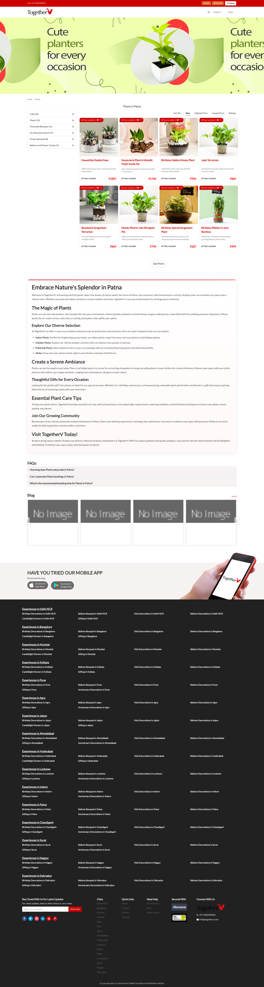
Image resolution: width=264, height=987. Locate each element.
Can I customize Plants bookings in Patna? (52, 476)
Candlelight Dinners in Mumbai (37, 654)
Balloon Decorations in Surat (204, 844)
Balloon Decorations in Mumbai (205, 649)
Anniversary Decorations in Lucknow (95, 778)
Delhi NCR (102, 903)
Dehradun (101, 972)
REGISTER (218, 3)
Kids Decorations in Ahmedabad (149, 738)
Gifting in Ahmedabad (32, 743)
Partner (125, 912)
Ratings (232, 113)
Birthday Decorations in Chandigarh (39, 827)
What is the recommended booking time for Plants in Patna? (61, 483)
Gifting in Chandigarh (32, 831)
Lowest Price (218, 113)
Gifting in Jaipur (86, 725)
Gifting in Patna (29, 814)
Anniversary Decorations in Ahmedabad (97, 743)
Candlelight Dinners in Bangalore (38, 636)
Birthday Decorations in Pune (36, 684)
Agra (99, 926)
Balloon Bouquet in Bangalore (92, 631)
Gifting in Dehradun (31, 885)
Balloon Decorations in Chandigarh (207, 827)
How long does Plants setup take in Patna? (52, 469)
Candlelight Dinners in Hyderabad (38, 760)
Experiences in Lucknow (36, 769)
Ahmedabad (102, 935)
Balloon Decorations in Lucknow (205, 773)
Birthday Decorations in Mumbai (37, 649)
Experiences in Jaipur (34, 715)
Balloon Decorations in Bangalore (206, 631)
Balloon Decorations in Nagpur (205, 862)
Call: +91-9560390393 (36, 3)
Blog (231, 12)
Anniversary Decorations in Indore (94, 796)
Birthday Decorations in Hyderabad (39, 756)
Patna (99, 953)
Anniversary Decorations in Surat (94, 849)
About (125, 903)
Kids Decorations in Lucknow (148, 773)
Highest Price (201, 113)
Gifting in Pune (29, 689)
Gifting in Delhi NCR (88, 618)
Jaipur (100, 931)
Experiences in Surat (34, 840)
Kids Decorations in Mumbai (147, 649)
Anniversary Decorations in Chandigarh (97, 831)
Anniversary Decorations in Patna (94, 814)
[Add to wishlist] (101, 120)
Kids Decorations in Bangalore (148, 631)
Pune (99, 921)
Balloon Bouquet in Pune (90, 684)
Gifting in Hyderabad (88, 760)
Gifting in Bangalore (87, 636)
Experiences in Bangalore (37, 626)
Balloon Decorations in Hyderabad (206, 756)
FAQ (149, 908)
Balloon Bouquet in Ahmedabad (93, 738)
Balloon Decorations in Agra (203, 702)
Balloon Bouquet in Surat (90, 844)
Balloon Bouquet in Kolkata (91, 667)
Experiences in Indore (35, 787)
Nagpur (100, 967)
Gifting (37, 99)
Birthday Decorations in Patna (36, 809)
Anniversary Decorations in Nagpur (95, 867)
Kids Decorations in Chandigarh (149, 827)
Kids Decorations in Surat (146, 844)
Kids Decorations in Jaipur (147, 720)
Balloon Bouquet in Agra (89, 702)
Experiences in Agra (33, 697)
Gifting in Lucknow (31, 778)
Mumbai (101, 912)
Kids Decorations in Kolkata (147, 667)
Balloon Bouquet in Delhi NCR (92, 613)
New (188, 113)
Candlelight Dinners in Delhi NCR (38, 618)
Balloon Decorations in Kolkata (205, 667)
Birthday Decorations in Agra (36, 702)
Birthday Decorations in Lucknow (38, 773)
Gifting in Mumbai (86, 654)
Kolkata (100, 917)
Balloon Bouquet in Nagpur (91, 862)
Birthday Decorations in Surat (36, 844)
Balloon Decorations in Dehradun (206, 880)
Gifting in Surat (29, 849)
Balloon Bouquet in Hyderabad (92, 756)
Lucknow (101, 944)
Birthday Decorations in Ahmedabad (39, 738)
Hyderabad (102, 940)
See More (158, 263)
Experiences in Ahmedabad (38, 733)
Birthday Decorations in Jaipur (36, 720)
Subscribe (75, 909)
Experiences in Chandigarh (38, 822)
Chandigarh (102, 958)
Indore (100, 949)
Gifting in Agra (29, 707)
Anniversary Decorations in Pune (94, 689)
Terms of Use (153, 912)
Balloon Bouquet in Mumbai (91, 649)
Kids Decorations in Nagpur (147, 862)
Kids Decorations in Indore (147, 791)
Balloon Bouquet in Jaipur (90, 720)
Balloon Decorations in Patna (204, 809)
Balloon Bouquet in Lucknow (91, 773)
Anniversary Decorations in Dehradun (96, 885)
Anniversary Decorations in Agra (93, 707)
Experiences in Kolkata (35, 662)
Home (29, 99)
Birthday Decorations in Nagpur (37, 862)
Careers (125, 908)
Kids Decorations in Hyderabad (149, 756)
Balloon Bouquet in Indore (90, 791)
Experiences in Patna (34, 804)
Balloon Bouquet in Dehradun (92, 880)
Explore (217, 12)
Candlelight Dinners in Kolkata (36, 671)
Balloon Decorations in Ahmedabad (207, 738)
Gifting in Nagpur (30, 867)
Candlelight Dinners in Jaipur (36, 725)
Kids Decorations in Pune (146, 684)
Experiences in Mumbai (36, 644)
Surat (99, 963)
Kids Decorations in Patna (146, 809)
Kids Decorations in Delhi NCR (149, 613)
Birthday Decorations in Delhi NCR (39, 613)
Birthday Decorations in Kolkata (37, 667)
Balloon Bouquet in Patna (90, 809)
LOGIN (206, 3)
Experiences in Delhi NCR (37, 609)
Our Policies (153, 903)
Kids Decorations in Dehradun (148, 880)
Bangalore (101, 908)
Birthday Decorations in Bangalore (38, 631)
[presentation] (27, 520)
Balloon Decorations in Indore (204, 791)
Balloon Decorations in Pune (204, 684)
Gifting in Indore (30, 796)
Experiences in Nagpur (35, 858)
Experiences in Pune (34, 680)
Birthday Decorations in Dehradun (38, 880)
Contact (125, 917)
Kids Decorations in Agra (146, 702)
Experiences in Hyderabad (37, 751)
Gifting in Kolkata (86, 671)
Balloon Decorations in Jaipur (204, 720)
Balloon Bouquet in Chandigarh (93, 827)
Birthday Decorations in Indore (37, 791)
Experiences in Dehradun (37, 875)
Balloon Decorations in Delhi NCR (206, 613)
